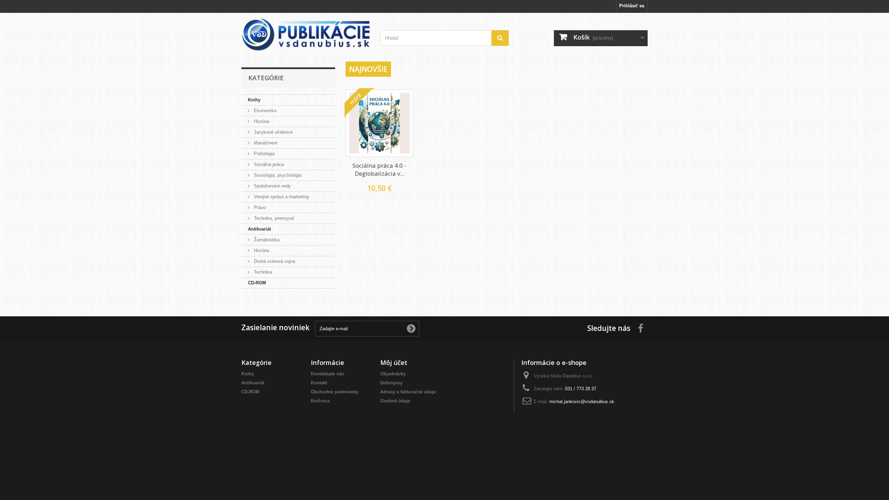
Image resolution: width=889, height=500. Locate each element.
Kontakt (319, 382)
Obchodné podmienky (334, 391)
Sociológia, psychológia (276, 175)
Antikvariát (259, 229)
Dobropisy (391, 382)
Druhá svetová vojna (273, 261)
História (260, 121)
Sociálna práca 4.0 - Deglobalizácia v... (379, 169)
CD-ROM (257, 282)
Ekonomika (264, 110)
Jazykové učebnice (272, 132)
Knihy (254, 99)
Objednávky (393, 373)
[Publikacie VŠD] (305, 34)
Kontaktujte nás (327, 373)
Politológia (263, 153)
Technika (262, 272)
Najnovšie (368, 69)
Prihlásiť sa (631, 5)
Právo (259, 207)
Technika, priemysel (273, 218)
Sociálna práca (268, 164)
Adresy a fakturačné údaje (408, 391)
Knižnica (320, 400)
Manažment (264, 142)
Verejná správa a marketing (280, 196)
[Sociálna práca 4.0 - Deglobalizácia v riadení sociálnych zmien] (379, 123)
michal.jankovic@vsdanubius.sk (581, 401)
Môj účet (393, 362)
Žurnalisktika (266, 239)
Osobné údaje (395, 400)
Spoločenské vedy (271, 186)
